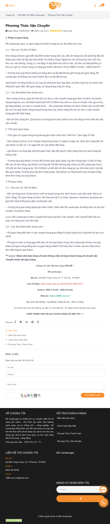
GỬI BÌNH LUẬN (92, 395)
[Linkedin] (26, 322)
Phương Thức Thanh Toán (20, 344)
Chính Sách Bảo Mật (17, 340)
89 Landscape (65, 452)
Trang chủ (10, 15)
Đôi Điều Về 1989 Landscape (31, 15)
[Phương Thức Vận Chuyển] (55, 5)
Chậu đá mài (63, 302)
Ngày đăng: (12, 31)
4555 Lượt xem (41, 31)
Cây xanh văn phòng (35, 302)
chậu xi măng (77, 302)
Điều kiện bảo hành (17, 335)
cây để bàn (52, 302)
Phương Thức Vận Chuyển (69, 441)
